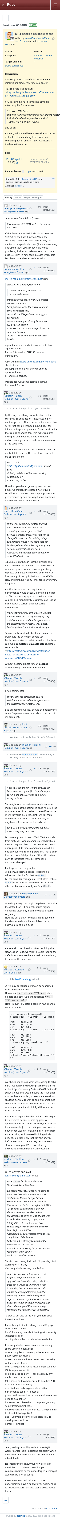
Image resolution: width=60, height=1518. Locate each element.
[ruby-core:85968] (49, 1071)
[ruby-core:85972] (49, 1161)
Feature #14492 (29, 179)
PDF (48, 1508)
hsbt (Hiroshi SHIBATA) (15, 726)
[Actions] (53, 178)
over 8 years (21, 41)
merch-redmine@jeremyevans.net (23, 278)
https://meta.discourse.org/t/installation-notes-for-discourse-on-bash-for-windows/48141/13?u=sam (28, 654)
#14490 (46, 885)
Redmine (20, 1515)
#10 (39, 935)
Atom (54, 1508)
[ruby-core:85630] (49, 269)
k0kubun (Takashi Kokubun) (43, 57)
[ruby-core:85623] (14, 65)
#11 (39, 967)
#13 (39, 1159)
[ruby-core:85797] (49, 937)
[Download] (17, 162)
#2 (39, 267)
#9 (54, 894)
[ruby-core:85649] (49, 397)
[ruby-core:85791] (49, 770)
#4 (39, 511)
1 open (28, 171)
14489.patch (21, 979)
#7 (54, 746)
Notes (18, 197)
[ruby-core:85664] (49, 680)
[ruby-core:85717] (49, 727)
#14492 (42, 875)
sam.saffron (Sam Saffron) (37, 38)
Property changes (33, 197)
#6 (39, 725)
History (8, 197)
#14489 (16, 1181)
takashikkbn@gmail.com (18, 1175)
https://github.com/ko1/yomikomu (38, 361)
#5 (39, 678)
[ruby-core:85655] (49, 513)
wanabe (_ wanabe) (14, 969)
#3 (39, 395)
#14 (39, 1434)
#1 (39, 206)
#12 (39, 1069)
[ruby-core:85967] (49, 969)
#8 (39, 768)
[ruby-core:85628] (49, 208)
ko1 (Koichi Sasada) (24, 185)
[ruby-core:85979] (49, 1436)
